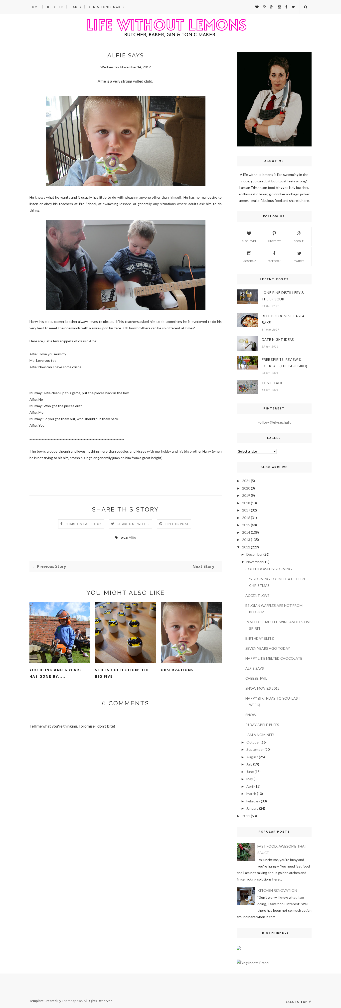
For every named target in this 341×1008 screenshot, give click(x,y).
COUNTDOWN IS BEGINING (268, 569)
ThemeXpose (72, 1001)
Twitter (299, 260)
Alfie (132, 537)
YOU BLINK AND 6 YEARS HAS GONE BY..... (55, 673)
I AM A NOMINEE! (259, 735)
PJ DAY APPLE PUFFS (262, 725)
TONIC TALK (272, 382)
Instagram (249, 260)
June (250, 771)
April (250, 786)
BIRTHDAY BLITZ (259, 638)
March (251, 793)
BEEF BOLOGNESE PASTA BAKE (283, 319)
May (249, 779)
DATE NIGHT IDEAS (278, 339)
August (252, 757)
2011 (246, 816)
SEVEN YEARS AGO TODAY (267, 648)
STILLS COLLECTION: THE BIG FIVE (122, 673)
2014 (246, 532)
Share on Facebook (84, 524)
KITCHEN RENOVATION (277, 890)
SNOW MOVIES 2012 (262, 688)
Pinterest (274, 241)
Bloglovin (249, 241)
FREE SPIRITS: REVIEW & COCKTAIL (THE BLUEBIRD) (284, 362)
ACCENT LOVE (257, 595)
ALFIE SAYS (254, 668)
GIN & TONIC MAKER (107, 7)
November (254, 562)
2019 (246, 495)
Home (34, 7)
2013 (246, 539)
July (249, 764)
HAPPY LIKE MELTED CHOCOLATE (273, 658)
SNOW (250, 715)
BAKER (76, 7)
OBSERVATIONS (177, 669)
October (253, 742)
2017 (246, 510)
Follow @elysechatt (274, 422)
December (254, 554)
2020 (246, 488)
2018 (246, 503)
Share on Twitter (134, 524)
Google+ (299, 241)
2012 (246, 547)
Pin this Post (177, 524)
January (252, 808)
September (255, 749)
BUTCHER (55, 7)
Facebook (274, 260)
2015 (246, 525)
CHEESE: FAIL (256, 678)
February (253, 801)
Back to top (297, 1002)
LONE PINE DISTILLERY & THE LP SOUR (283, 295)
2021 (246, 481)
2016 (246, 517)
